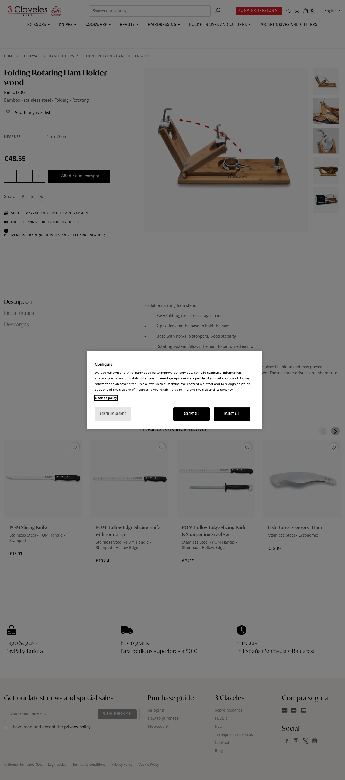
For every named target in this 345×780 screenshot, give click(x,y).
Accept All (191, 414)
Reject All (232, 414)
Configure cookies (113, 414)
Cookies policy (106, 398)
